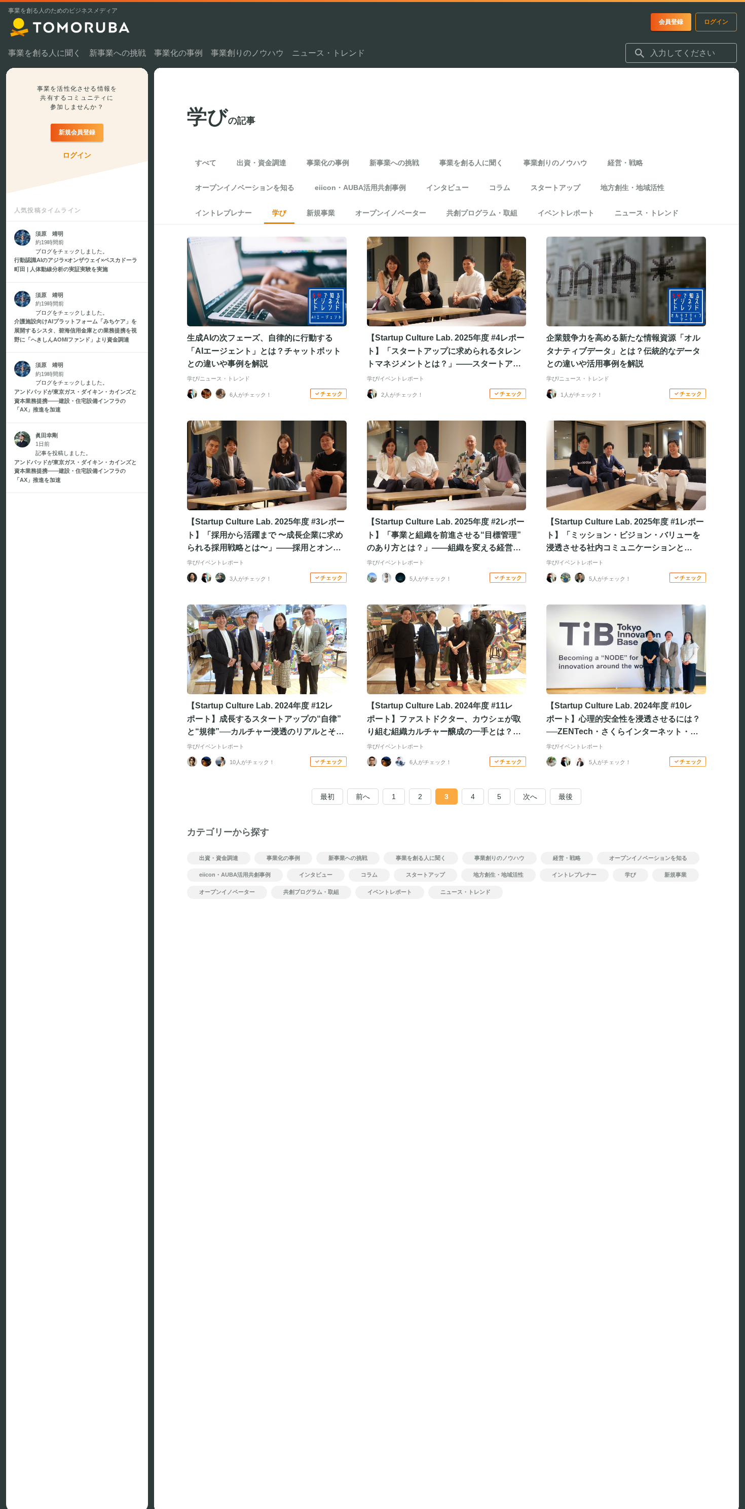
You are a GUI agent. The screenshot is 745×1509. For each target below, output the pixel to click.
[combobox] (681, 53)
